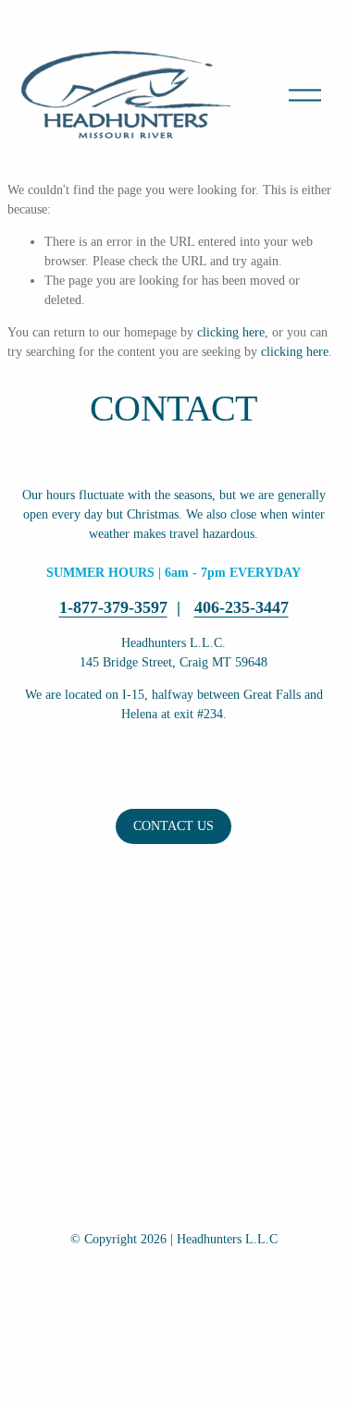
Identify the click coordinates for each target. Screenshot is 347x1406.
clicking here (231, 332)
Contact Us (173, 826)
